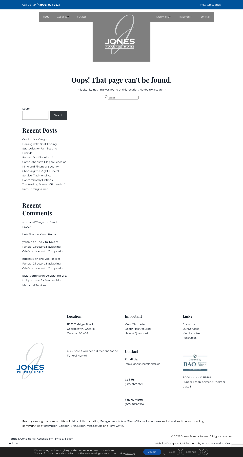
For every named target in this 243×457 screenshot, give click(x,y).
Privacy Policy (64, 438)
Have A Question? (136, 333)
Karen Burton (49, 234)
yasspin (27, 241)
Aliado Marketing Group (217, 443)
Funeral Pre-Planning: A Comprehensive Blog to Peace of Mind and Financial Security (44, 162)
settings (130, 453)
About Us (189, 324)
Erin (73, 425)
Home (46, 17)
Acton (122, 421)
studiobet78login (33, 222)
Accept (152, 451)
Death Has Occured (138, 328)
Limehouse (153, 421)
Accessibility (45, 438)
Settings (191, 451)
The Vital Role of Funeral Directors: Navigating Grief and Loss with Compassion (43, 246)
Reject (171, 451)
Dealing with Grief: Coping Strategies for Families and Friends (39, 149)
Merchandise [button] (162, 17)
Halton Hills (78, 421)
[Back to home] (121, 37)
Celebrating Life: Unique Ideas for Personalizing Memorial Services (44, 280)
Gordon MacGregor (34, 139)
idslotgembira (31, 275)
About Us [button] (62, 17)
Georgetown (108, 421)
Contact (205, 17)
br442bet (28, 234)
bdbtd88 (28, 258)
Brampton (51, 425)
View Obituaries (210, 4)
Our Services (191, 328)
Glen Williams (136, 421)
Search (26, 108)
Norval (171, 421)
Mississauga (94, 425)
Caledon (64, 425)
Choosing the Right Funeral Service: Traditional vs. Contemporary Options (40, 175)
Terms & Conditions (22, 438)
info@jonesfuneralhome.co (142, 363)
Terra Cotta (116, 425)
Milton (81, 425)
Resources (190, 337)
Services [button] (81, 17)
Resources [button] (185, 17)
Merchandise (191, 333)
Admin (14, 443)
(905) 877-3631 (50, 4)
